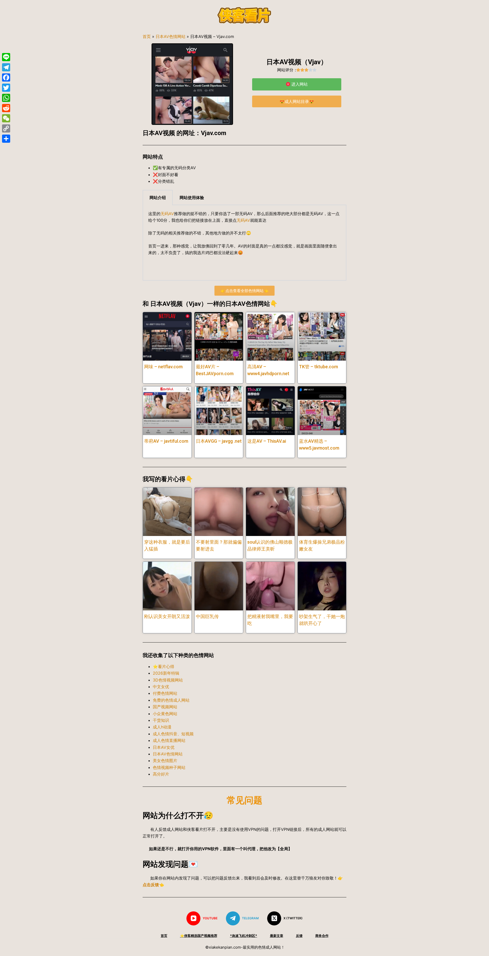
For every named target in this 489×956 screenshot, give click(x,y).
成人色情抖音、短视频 (173, 733)
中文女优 (161, 686)
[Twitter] (6, 88)
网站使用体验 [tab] (192, 197)
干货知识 (161, 720)
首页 (147, 36)
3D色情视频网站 (168, 680)
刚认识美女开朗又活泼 (167, 616)
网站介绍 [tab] (158, 197)
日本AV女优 (163, 747)
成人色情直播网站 (169, 740)
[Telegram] (6, 67)
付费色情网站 (165, 693)
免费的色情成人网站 (171, 700)
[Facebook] (6, 77)
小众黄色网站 (165, 713)
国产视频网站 (165, 706)
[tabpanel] (244, 243)
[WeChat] (6, 118)
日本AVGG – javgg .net (219, 441)
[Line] (6, 57)
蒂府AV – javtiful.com (166, 441)
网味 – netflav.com (163, 366)
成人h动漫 (162, 726)
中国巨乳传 (207, 616)
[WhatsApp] (6, 98)
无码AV (167, 213)
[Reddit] (6, 108)
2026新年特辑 (166, 673)
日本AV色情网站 (170, 36)
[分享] (6, 139)
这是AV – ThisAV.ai (266, 441)
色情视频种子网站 (169, 767)
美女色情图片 (165, 760)
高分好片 (161, 774)
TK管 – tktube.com (318, 366)
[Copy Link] (6, 128)
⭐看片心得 (163, 666)
